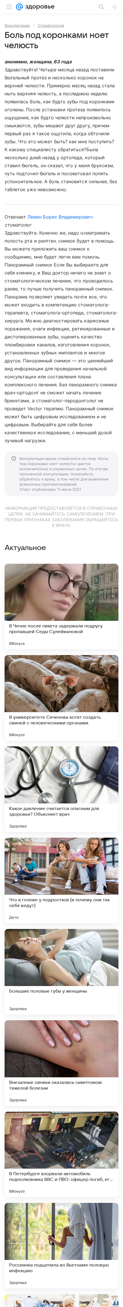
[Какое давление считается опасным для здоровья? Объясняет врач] (61, 789)
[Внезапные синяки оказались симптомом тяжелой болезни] (61, 1063)
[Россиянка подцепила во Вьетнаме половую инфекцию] (61, 1245)
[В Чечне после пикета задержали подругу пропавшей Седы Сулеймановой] (61, 606)
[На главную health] (39, 7)
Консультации (17, 25)
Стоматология (51, 25)
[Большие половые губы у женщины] (61, 972)
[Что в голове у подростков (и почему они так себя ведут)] (61, 880)
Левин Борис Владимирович (59, 217)
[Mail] (19, 7)
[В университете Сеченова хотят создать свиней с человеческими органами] (61, 698)
